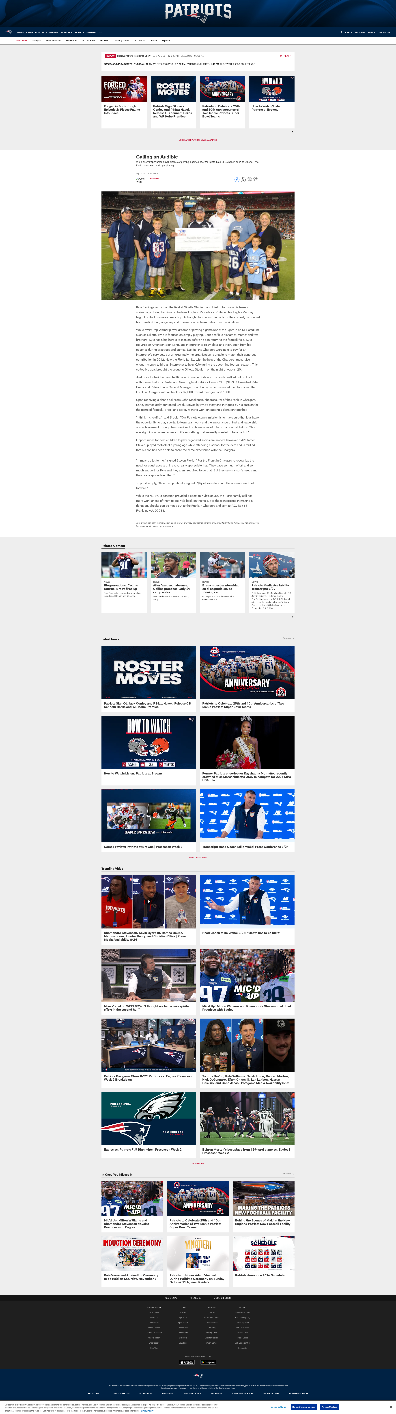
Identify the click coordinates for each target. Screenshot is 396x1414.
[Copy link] (255, 179)
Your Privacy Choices (242, 1393)
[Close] (391, 1406)
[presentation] (293, 132)
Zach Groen (153, 178)
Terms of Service (120, 1393)
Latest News (154, 1312)
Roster (183, 1312)
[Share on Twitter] (243, 181)
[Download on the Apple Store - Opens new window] (187, 1362)
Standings (183, 1343)
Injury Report (183, 1322)
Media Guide (242, 1338)
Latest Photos (154, 1328)
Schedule (183, 1338)
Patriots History (154, 1338)
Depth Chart (183, 1317)
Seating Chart (211, 1333)
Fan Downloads (242, 1328)
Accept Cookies (329, 1406)
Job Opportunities (242, 1343)
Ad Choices (216, 1393)
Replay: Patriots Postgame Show (134, 55)
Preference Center (298, 1393)
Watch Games (211, 1343)
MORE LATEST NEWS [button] (198, 857)
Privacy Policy (95, 1393)
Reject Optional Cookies (303, 1406)
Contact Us (242, 1348)
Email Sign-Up (243, 1322)
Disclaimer (167, 1393)
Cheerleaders (154, 1343)
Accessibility (145, 1393)
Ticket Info (211, 1312)
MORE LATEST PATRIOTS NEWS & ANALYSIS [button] (198, 140)
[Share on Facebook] (237, 181)
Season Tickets (211, 1322)
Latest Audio (154, 1322)
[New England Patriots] (198, 1376)
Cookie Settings (271, 1393)
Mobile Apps (242, 1333)
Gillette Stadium (211, 1338)
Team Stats (183, 1328)
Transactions (183, 1333)
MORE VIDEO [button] (198, 1163)
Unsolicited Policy (192, 1393)
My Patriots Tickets (212, 1317)
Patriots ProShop (242, 1312)
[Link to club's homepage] (8, 32)
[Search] (341, 32)
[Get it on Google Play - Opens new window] (208, 1364)
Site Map (154, 1348)
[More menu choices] (100, 32)
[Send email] (249, 181)
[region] (198, 1407)
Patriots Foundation (154, 1333)
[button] (190, 132)
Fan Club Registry (242, 1317)
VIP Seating (212, 1328)
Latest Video (154, 1317)
